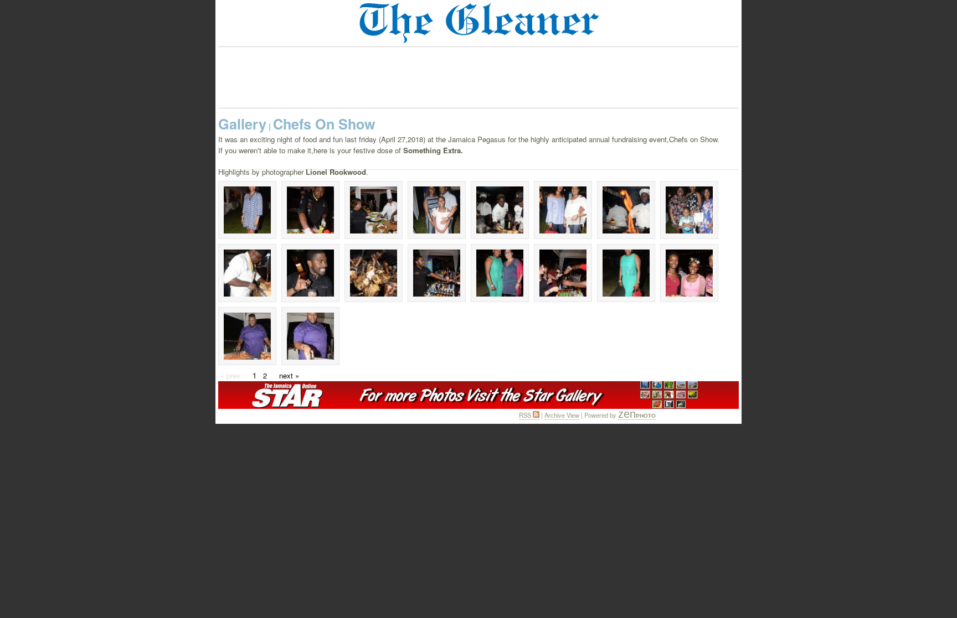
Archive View (561, 415)
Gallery (242, 124)
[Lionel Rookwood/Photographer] (310, 210)
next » (289, 375)
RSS (526, 415)
